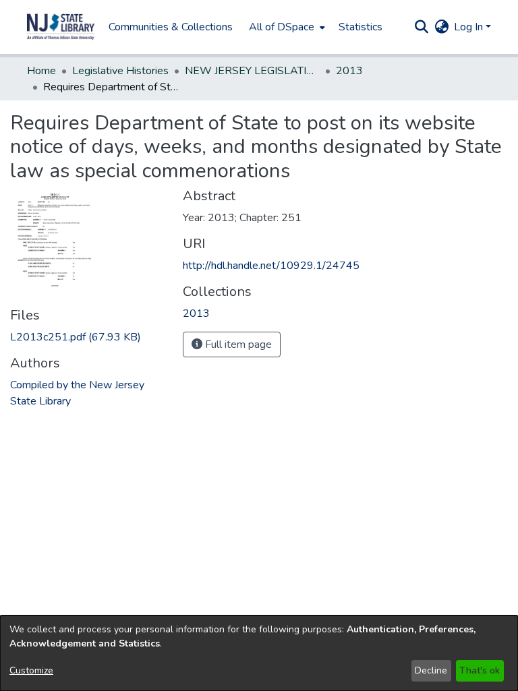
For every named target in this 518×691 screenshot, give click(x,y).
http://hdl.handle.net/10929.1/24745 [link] (271, 265)
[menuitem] (285, 27)
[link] (75, 337)
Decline (431, 670)
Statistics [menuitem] (360, 27)
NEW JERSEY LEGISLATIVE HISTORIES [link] (252, 70)
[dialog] (259, 653)
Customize (31, 670)
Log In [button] (470, 27)
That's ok (479, 670)
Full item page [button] (237, 344)
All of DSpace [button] (281, 27)
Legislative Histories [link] (120, 70)
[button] (60, 26)
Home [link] (41, 70)
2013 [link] (349, 70)
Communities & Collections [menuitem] (171, 27)
